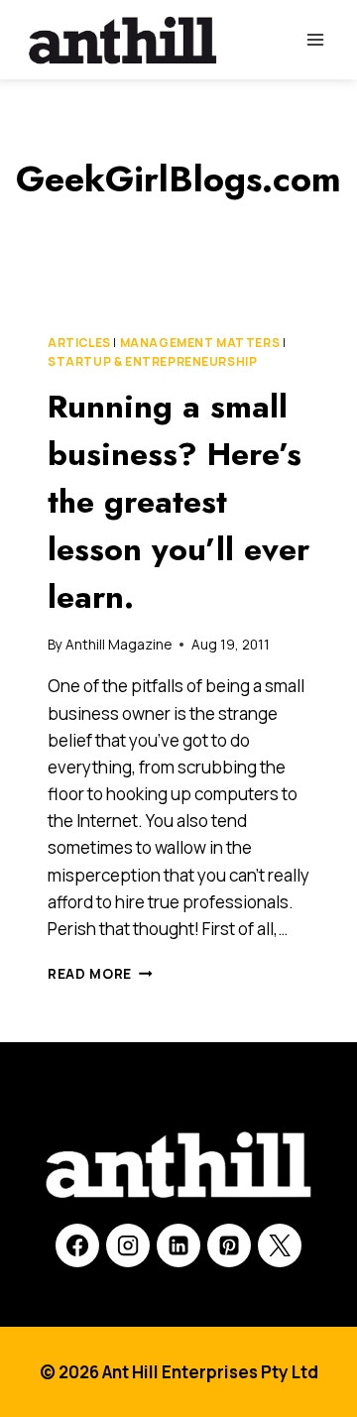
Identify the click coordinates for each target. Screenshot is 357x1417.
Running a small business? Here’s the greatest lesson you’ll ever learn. (178, 502)
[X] (279, 1245)
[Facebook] (77, 1245)
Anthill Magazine (118, 644)
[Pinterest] (229, 1245)
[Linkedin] (178, 1245)
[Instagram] (128, 1245)
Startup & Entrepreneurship (152, 361)
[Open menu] (315, 39)
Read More (100, 974)
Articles (79, 342)
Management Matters (200, 342)
